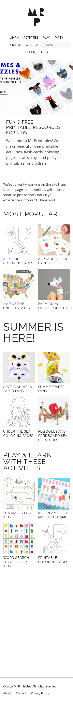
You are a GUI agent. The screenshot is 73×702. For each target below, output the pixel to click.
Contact (21, 693)
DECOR (30, 52)
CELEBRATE (33, 44)
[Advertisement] (36, 614)
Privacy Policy (40, 693)
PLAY (46, 37)
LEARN (14, 37)
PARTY (59, 37)
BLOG (44, 52)
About (7, 693)
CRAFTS (15, 44)
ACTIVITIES (31, 37)
